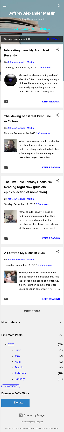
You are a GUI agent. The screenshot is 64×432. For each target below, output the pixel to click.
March (19, 367)
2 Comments (43, 133)
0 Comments (44, 67)
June (18, 350)
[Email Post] (6, 102)
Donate (18, 402)
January (20, 379)
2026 (11, 344)
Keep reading (51, 101)
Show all (53, 39)
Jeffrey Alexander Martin (32, 13)
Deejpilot (39, 422)
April (18, 361)
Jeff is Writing (24, 28)
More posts (32, 311)
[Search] (59, 6)
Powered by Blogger (34, 415)
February (20, 373)
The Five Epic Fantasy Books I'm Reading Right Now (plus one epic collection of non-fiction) (28, 187)
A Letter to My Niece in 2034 (24, 253)
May (17, 355)
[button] (58, 49)
